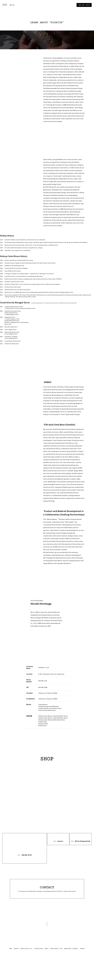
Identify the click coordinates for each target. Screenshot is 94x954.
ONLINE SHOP (84, 5)
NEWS (10, 948)
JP (14, 5)
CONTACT (82, 948)
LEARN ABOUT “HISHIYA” (71, 948)
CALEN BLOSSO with (26, 948)
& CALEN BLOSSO (38, 948)
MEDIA (46, 948)
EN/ (11, 5)
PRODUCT (16, 948)
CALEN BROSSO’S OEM (56, 948)
